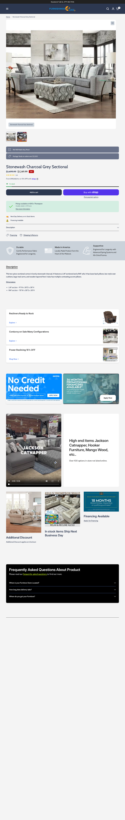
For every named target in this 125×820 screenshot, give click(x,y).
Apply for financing (91, 521)
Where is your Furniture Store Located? (24, 583)
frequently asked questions (35, 574)
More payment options (91, 197)
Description (10, 227)
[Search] (107, 9)
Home (8, 17)
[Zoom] (112, 23)
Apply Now (108, 398)
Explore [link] (12, 323)
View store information (23, 209)
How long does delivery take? (20, 590)
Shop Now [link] (13, 359)
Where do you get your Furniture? (22, 596)
